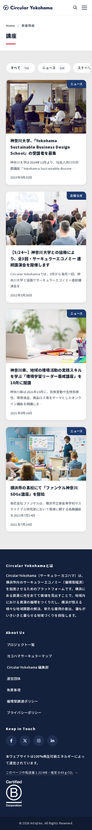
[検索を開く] (75, 7)
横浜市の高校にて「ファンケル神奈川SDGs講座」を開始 (44, 491)
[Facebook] (11, 740)
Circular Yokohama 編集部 (28, 667)
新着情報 (28, 25)
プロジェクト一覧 (21, 644)
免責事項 (14, 689)
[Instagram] (38, 740)
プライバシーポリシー (24, 712)
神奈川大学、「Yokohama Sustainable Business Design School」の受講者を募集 (40, 147)
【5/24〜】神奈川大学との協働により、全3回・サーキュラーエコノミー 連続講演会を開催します (45, 258)
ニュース (53, 67)
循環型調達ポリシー (22, 701)
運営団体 (14, 678)
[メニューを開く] (84, 7)
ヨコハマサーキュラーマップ (29, 655)
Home (10, 25)
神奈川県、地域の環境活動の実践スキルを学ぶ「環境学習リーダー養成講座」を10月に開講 (46, 376)
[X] (25, 740)
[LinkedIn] (52, 740)
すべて (20, 67)
